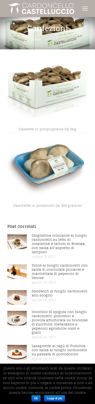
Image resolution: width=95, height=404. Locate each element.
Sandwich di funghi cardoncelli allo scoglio (59, 293)
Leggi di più (54, 398)
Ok (36, 398)
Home (36, 39)
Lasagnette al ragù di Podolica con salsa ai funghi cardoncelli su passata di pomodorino (59, 350)
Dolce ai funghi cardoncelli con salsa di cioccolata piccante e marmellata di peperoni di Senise (60, 271)
